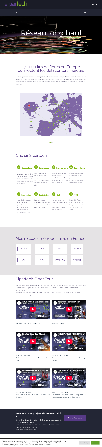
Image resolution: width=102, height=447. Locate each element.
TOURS (42, 260)
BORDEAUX (23, 248)
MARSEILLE (77, 248)
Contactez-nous (75, 418)
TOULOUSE (77, 260)
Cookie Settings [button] (84, 443)
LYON (60, 248)
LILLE (42, 248)
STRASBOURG (60, 260)
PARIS (23, 260)
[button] (50, 142)
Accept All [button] (95, 443)
